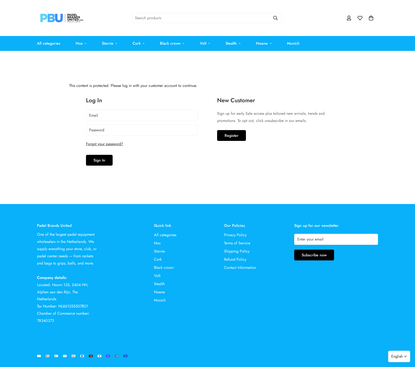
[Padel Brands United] (61, 18)
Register (231, 135)
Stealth (231, 43)
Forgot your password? (104, 144)
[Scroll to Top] (405, 340)
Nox (79, 43)
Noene (262, 43)
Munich (293, 43)
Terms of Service (237, 243)
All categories (48, 43)
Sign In (99, 160)
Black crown (170, 43)
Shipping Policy (237, 251)
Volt (203, 43)
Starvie (107, 43)
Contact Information (240, 267)
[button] (371, 18)
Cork (137, 43)
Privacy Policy (235, 235)
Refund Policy (235, 259)
